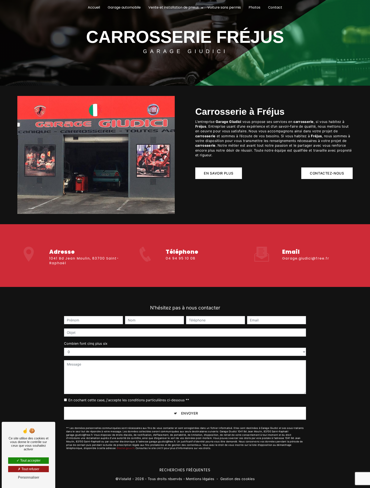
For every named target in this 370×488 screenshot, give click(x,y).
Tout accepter (29, 460)
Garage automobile (124, 7)
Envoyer (189, 413)
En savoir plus (218, 173)
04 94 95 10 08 (180, 258)
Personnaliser (28, 477)
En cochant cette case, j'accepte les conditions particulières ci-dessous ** (128, 400)
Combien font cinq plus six (85, 343)
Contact (275, 7)
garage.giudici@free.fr (305, 258)
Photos (254, 7)
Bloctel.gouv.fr (125, 448)
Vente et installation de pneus (173, 7)
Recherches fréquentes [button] (185, 470)
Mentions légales (200, 479)
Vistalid (125, 479)
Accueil (94, 7)
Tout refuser (30, 469)
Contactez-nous (327, 173)
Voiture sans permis (224, 7)
